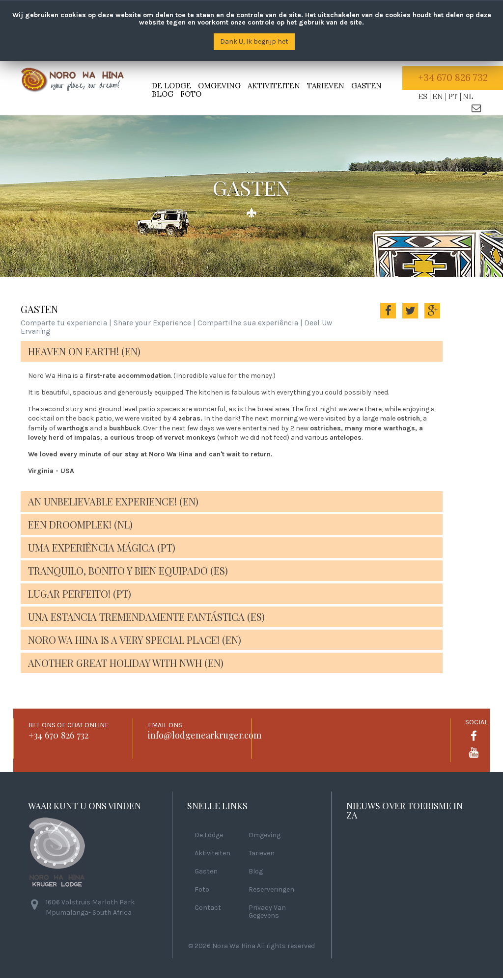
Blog (162, 94)
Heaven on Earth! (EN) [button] (84, 351)
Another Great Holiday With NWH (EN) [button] (126, 662)
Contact (208, 907)
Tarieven (325, 85)
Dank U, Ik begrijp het (254, 41)
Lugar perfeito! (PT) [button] (79, 593)
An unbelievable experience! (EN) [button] (113, 501)
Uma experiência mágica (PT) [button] (101, 547)
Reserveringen (271, 889)
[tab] (232, 351)
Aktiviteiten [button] (274, 85)
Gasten (366, 85)
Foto (190, 94)
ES (422, 96)
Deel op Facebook (388, 317)
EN (437, 96)
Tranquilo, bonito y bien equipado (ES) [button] (128, 570)
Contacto (476, 107)
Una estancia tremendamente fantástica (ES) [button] (146, 616)
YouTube (473, 752)
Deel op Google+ (432, 317)
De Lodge (209, 835)
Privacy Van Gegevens (267, 911)
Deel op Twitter (410, 317)
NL (468, 96)
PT (453, 96)
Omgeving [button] (219, 85)
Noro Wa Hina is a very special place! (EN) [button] (134, 639)
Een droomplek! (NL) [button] (80, 524)
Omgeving (264, 835)
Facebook (473, 735)
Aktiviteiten (212, 853)
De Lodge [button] (171, 85)
